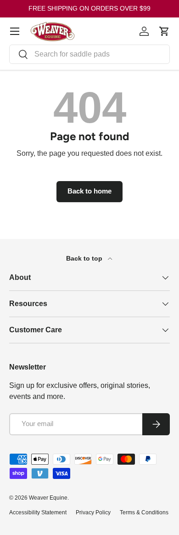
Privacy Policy (93, 512)
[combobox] (89, 54)
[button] (164, 31)
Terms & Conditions (144, 512)
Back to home (89, 191)
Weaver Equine (48, 498)
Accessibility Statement (38, 512)
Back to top (85, 258)
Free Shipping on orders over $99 (89, 8)
